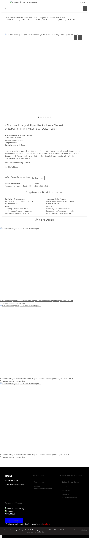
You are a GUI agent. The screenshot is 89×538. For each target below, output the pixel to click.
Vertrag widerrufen (14, 520)
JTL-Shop (84, 530)
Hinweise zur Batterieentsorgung (69, 496)
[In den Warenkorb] (6, 32)
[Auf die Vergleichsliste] (75, 37)
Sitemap (65, 486)
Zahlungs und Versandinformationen (43, 487)
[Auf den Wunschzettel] (80, 37)
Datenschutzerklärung (70, 482)
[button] (72, 2)
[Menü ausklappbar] (5, 2)
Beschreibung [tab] (37, 178)
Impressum (66, 490)
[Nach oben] (1, 536)
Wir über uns (39, 482)
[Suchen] (85, 8)
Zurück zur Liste (10, 18)
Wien (15, 142)
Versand (39, 524)
